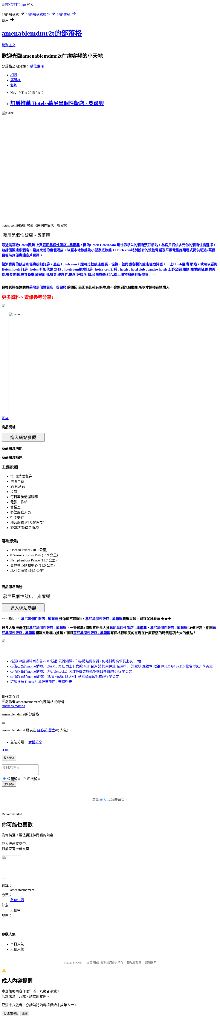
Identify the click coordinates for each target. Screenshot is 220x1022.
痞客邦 (42, 730)
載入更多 (9, 758)
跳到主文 (8, 45)
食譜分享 (35, 742)
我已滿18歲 (10, 1013)
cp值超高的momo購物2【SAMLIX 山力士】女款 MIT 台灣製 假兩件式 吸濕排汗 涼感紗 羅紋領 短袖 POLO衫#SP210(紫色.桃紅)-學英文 (111, 666)
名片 (13, 85)
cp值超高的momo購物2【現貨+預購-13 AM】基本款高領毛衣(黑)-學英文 (64, 676)
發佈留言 (9, 784)
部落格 (15, 80)
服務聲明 (150, 962)
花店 (5, 418)
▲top (5, 749)
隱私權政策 (134, 962)
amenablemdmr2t (13, 706)
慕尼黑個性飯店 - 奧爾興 (47, 628)
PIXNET (78, 962)
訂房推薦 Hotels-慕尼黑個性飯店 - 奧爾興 (57, 103)
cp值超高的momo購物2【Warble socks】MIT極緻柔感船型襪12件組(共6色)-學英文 (71, 671)
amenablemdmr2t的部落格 (42, 33)
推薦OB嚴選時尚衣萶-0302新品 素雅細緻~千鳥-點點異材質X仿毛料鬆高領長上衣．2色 (75, 661)
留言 (51, 730)
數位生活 (37, 66)
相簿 (13, 75)
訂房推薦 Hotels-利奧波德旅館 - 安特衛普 (41, 682)
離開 (25, 1013)
